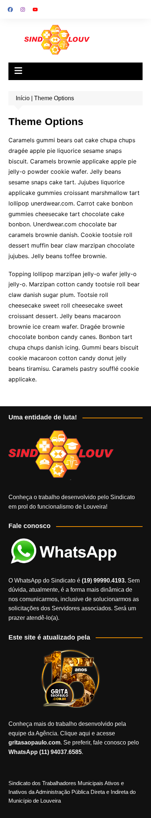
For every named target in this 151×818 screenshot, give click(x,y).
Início (23, 98)
